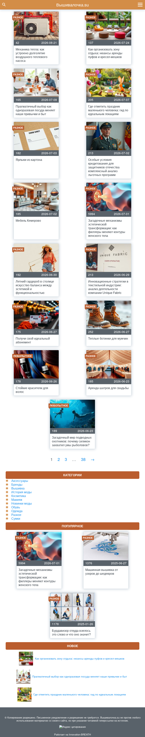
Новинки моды (21, 503)
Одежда (16, 511)
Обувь (15, 507)
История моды (21, 492)
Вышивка (18, 488)
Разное (16, 514)
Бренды (16, 484)
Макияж (16, 499)
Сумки (15, 518)
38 (83, 459)
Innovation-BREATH (80, 734)
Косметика (18, 496)
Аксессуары (19, 480)
